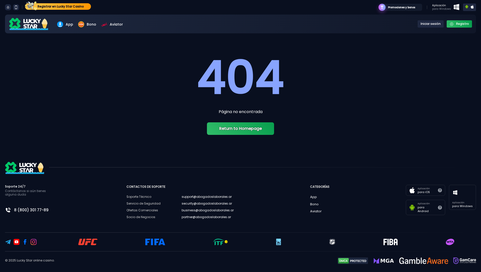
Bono (91, 24)
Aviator (116, 24)
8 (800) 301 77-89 (31, 210)
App (69, 24)
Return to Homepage (240, 128)
